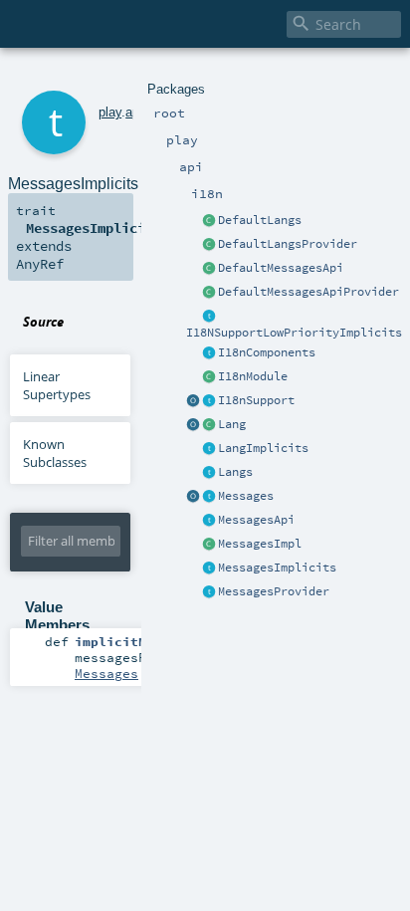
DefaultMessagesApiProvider (308, 292)
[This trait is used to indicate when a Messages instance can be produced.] (209, 592)
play (110, 112)
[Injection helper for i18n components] (209, 353)
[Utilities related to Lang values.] (193, 425)
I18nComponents (266, 352)
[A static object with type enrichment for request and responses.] (193, 401)
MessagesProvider (273, 591)
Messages (246, 496)
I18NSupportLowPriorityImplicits (294, 333)
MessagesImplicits (277, 567)
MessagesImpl (260, 544)
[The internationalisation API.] (209, 521)
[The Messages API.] (209, 269)
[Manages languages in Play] (209, 473)
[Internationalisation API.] (193, 497)
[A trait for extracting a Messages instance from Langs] (209, 449)
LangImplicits (263, 448)
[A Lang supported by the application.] (209, 425)
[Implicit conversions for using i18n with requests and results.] (209, 317)
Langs (235, 472)
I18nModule (253, 376)
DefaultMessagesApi (280, 268)
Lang (232, 424)
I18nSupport (256, 400)
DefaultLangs (260, 220)
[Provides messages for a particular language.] (209, 545)
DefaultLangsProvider (287, 244)
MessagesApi (256, 520)
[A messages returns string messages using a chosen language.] (209, 497)
